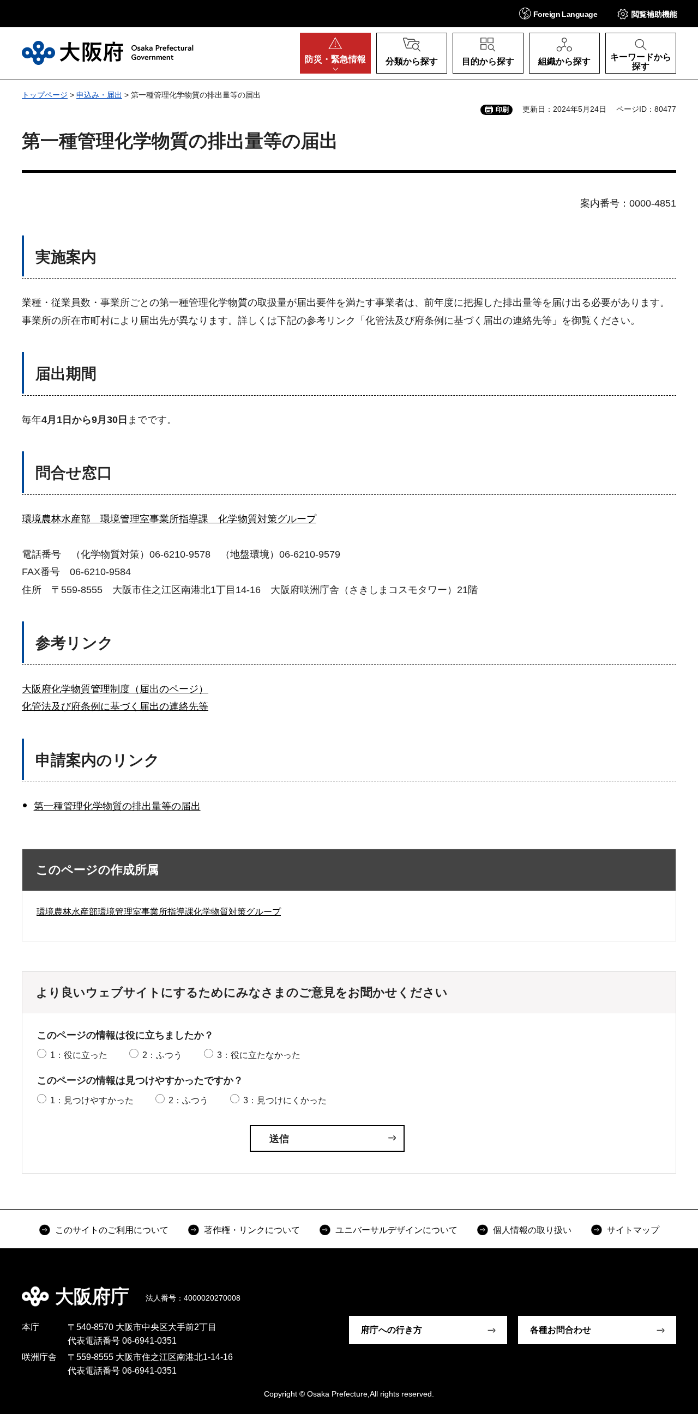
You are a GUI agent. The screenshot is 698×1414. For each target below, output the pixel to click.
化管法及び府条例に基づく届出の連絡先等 (115, 706)
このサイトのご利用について (112, 1230)
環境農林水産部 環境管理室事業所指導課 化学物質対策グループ (169, 518)
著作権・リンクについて (252, 1230)
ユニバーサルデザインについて (396, 1230)
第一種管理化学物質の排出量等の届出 (117, 806)
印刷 (502, 109)
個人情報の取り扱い (532, 1230)
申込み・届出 (99, 94)
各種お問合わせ (560, 1329)
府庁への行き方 (391, 1329)
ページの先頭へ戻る (665, 1288)
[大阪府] (108, 53)
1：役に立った (78, 1055)
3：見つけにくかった (285, 1100)
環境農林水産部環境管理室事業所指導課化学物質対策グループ (159, 911)
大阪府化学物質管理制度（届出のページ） (115, 689)
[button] (558, 13)
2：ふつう (162, 1055)
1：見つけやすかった (92, 1100)
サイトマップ (633, 1230)
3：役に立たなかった (258, 1055)
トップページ (45, 94)
